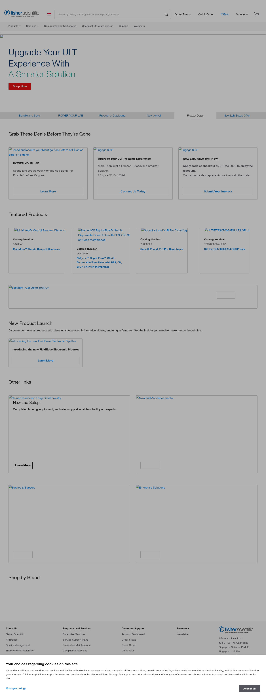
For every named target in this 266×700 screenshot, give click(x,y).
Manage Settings (16, 688)
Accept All (249, 688)
